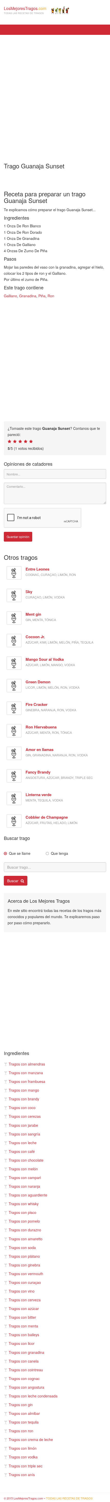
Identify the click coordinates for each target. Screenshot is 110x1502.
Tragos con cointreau (26, 1369)
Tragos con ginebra (24, 1264)
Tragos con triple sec (25, 1465)
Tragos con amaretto (25, 1238)
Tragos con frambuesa (27, 1081)
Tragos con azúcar (24, 1308)
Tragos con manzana (26, 1072)
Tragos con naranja (24, 1186)
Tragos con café (22, 1151)
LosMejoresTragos (25, 10)
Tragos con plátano (24, 1256)
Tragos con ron (21, 1430)
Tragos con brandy (24, 1098)
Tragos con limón (23, 1448)
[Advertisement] (55, 95)
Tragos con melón (23, 1168)
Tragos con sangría (24, 1133)
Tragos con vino (22, 1291)
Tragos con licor (22, 1343)
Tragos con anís (22, 1474)
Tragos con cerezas (25, 1116)
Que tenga (59, 853)
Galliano (10, 295)
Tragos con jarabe (23, 1125)
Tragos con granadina (26, 1352)
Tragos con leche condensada (33, 1395)
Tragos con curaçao (25, 1282)
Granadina (27, 295)
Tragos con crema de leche (31, 1439)
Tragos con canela (24, 1361)
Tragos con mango (24, 1090)
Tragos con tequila (24, 1422)
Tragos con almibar (24, 1413)
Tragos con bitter (22, 1317)
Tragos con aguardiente (28, 1194)
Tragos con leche (23, 1142)
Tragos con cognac (24, 1378)
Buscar (13, 880)
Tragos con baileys (24, 1334)
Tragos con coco (22, 1107)
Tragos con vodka (23, 1456)
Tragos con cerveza (25, 1299)
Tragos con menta (23, 1325)
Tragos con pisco (22, 1212)
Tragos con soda (22, 1247)
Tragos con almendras (27, 1064)
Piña (42, 295)
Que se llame (19, 853)
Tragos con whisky (24, 1203)
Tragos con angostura (26, 1387)
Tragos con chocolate (26, 1160)
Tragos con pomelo (24, 1221)
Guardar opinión (18, 536)
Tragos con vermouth (26, 1273)
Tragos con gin (21, 1404)
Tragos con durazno (25, 1229)
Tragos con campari (25, 1177)
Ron (51, 295)
